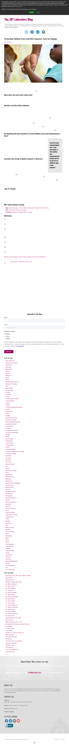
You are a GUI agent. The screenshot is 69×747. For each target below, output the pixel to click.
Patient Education (11, 508)
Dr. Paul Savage (10, 603)
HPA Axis (8, 458)
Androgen (8, 367)
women (8, 563)
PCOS (7, 510)
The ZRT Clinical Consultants (14, 641)
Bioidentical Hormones (12, 382)
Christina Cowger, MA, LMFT (14, 582)
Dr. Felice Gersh (10, 594)
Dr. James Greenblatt (12, 596)
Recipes (8, 521)
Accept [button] (31, 12)
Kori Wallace (9, 626)
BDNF (7, 377)
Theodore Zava (8, 42)
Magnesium (9, 474)
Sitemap (63, 739)
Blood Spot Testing (11, 384)
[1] (36, 91)
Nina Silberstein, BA (11, 637)
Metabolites (9, 493)
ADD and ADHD (10, 361)
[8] (57, 180)
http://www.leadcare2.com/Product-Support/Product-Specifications (25, 257)
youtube (18, 721)
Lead (30, 261)
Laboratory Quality (11, 470)
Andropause (9, 369)
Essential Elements (11, 424)
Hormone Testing (11, 453)
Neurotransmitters (11, 502)
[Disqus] (33, 288)
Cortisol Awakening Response (14, 407)
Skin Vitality (9, 536)
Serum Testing (10, 531)
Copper (8, 403)
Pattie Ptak (9, 639)
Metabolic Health (10, 491)
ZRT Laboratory (10, 569)
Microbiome (9, 496)
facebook (6, 721)
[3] (33, 123)
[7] (44, 176)
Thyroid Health (10, 550)
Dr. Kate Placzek (10, 601)
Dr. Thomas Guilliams (12, 613)
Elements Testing (11, 420)
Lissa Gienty (9, 630)
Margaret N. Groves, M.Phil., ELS (15, 632)
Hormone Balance (11, 449)
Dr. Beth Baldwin (10, 588)
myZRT (8, 500)
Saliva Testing (10, 527)
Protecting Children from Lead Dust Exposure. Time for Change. (30, 38)
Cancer (8, 396)
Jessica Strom (9, 620)
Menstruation (9, 485)
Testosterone (10, 546)
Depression (9, 411)
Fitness (8, 436)
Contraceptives (10, 401)
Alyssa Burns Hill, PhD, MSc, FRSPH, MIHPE (18, 575)
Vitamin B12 (9, 555)
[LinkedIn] (37, 32)
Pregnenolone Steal (11, 515)
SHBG (7, 534)
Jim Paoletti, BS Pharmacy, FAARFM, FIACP (18, 624)
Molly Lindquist (10, 634)
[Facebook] (32, 32)
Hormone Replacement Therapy (15, 451)
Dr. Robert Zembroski (12, 607)
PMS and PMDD (10, 512)
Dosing (8, 415)
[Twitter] (26, 32)
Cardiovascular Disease (12, 398)
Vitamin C (8, 557)
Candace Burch (10, 580)
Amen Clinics (9, 577)
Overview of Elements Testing (16, 210)
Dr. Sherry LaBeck (11, 611)
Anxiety (8, 371)
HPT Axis (8, 462)
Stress (7, 542)
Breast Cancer (10, 390)
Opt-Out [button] (38, 12)
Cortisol (8, 405)
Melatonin (8, 479)
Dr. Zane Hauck (10, 615)
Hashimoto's (9, 441)
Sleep (7, 538)
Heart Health (9, 443)
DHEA (7, 413)
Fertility (8, 434)
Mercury (8, 489)
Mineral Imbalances (11, 498)
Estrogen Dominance (12, 430)
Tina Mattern (9, 647)
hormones (8, 455)
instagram (14, 721)
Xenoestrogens (10, 565)
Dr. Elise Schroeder (11, 592)
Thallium (8, 548)
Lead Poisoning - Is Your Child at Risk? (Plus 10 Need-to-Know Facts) (27, 208)
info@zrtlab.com (34, 672)
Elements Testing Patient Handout (19, 212)
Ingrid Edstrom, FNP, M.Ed (13, 618)
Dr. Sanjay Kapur (10, 609)
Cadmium (8, 394)
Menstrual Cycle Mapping (13, 483)
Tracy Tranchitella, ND (12, 649)
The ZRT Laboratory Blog (18, 19)
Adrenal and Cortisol (11, 363)
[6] (16, 174)
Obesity (8, 506)
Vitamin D (8, 559)
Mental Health (10, 487)
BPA (7, 386)
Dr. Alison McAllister (11, 584)
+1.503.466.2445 (23, 705)
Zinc (7, 567)
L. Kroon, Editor (10, 628)
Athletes (8, 375)
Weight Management (12, 561)
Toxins (7, 552)
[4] (43, 126)
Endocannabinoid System (13, 422)
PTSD (7, 519)
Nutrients (8, 504)
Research (8, 523)
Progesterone (10, 517)
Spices (7, 540)
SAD (7, 525)
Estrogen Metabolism (12, 432)
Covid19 (8, 409)
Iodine (7, 468)
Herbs (7, 447)
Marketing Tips (10, 477)
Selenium (8, 529)
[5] (55, 130)
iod (6, 466)
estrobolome (9, 426)
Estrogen (8, 428)
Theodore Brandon (11, 643)
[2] (50, 117)
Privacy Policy (18, 6)
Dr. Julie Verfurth (10, 599)
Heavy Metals (13, 261)
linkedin (10, 721)
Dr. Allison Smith (10, 586)
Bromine (8, 392)
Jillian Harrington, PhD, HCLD (14, 622)
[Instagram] (43, 32)
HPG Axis (8, 460)
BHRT (7, 380)
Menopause (9, 481)
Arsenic (8, 373)
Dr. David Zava (10, 590)
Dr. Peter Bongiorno (11, 605)
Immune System (10, 464)
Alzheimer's (9, 365)
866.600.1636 (12, 705)
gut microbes (9, 439)
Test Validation (10, 544)
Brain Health (9, 388)
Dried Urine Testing (23, 261)
